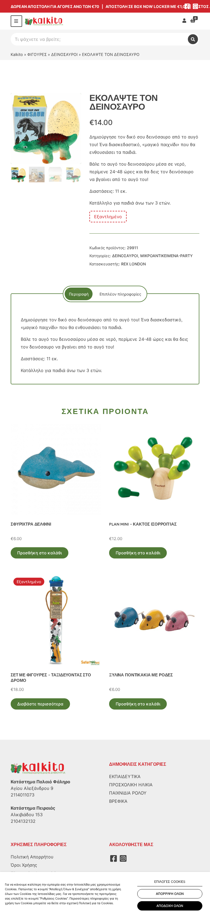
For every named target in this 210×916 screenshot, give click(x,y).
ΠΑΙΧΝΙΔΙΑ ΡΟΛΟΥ (128, 793)
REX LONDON (133, 264)
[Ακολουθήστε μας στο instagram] (195, 6)
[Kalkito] (38, 767)
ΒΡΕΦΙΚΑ (118, 801)
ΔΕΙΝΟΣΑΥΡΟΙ (64, 54)
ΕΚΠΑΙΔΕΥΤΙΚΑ (125, 776)
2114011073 (22, 795)
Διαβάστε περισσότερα (40, 704)
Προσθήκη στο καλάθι (39, 552)
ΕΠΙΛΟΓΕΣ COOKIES (169, 882)
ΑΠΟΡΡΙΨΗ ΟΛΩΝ (170, 894)
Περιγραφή (79, 294)
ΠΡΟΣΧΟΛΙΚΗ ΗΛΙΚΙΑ (131, 784)
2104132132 (23, 821)
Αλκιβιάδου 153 (27, 814)
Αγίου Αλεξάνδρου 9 (32, 788)
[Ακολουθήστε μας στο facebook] (187, 6)
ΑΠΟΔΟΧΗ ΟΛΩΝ (169, 906)
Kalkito (17, 54)
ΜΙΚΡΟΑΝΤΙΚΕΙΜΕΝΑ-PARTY (166, 255)
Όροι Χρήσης (24, 865)
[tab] (79, 294)
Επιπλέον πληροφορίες (120, 294)
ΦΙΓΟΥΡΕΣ (37, 54)
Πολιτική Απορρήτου (32, 857)
